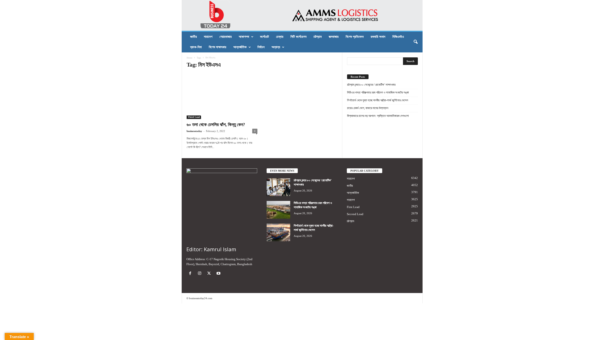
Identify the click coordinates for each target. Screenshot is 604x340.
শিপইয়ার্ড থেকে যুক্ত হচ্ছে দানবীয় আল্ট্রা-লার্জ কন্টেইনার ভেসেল (377, 100)
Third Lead (194, 117)
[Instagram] (200, 274)
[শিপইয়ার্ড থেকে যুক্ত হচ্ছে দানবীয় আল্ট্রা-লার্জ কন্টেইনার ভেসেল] (278, 232)
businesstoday (194, 131)
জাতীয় (193, 36)
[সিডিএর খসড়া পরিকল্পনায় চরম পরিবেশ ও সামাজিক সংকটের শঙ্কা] (278, 210)
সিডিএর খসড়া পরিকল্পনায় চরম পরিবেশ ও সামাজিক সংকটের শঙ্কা (378, 92)
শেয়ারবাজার (225, 36)
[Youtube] (219, 274)
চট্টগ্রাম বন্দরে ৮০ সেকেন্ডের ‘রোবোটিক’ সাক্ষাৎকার (371, 84)
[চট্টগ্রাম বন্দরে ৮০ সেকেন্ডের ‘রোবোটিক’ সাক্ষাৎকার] (278, 187)
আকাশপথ (244, 36)
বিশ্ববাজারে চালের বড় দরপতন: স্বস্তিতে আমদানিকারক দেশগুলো (378, 116)
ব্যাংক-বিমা (196, 47)
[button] (415, 42)
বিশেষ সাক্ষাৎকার (217, 47)
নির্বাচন (260, 47)
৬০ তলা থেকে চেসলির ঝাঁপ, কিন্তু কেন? (216, 124)
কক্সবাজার (334, 36)
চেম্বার (279, 36)
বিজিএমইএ (398, 36)
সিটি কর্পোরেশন (298, 36)
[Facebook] (191, 274)
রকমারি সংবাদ (378, 36)
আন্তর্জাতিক (240, 47)
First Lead (353, 207)
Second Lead (355, 214)
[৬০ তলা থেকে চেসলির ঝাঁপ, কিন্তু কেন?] (222, 96)
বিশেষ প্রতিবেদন (355, 36)
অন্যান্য (276, 47)
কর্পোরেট (264, 36)
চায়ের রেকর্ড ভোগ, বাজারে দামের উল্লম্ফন (367, 108)
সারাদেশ (208, 36)
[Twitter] (210, 274)
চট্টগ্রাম (318, 36)
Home (189, 57)
